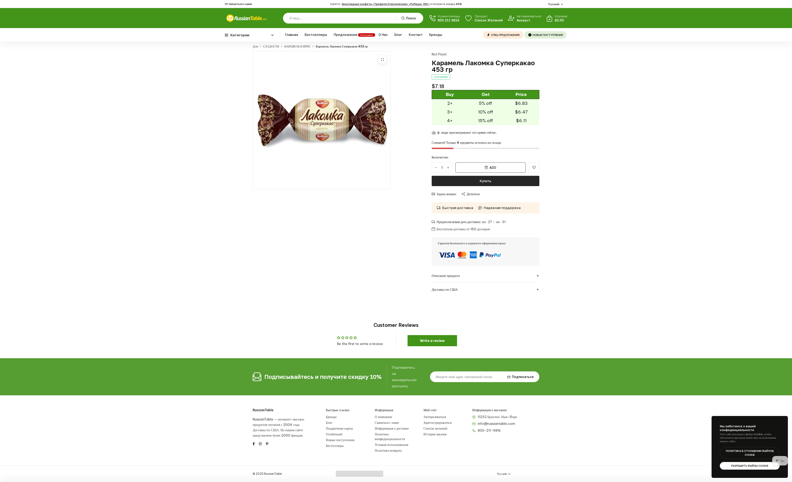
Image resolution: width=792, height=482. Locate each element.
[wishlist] (534, 167)
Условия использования (391, 445)
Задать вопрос (446, 194)
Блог (398, 35)
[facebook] (254, 443)
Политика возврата (388, 450)
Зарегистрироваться (437, 423)
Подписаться (523, 377)
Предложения (345, 35)
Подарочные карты (339, 428)
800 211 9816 (448, 20)
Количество (440, 157)
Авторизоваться (434, 417)
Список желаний (435, 428)
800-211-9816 (489, 430)
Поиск (411, 18)
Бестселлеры (316, 35)
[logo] (246, 18)
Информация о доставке (392, 428)
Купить (485, 181)
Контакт (416, 35)
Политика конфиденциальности (390, 436)
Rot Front (439, 54)
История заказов (435, 434)
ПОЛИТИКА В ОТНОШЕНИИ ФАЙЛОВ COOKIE (750, 453)
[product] (382, 59)
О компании (383, 417)
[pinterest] (267, 443)
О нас (383, 35)
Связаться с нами (240, 4)
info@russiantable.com (496, 424)
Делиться (473, 194)
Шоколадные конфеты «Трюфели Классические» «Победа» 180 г (386, 4)
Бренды (435, 35)
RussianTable (263, 410)
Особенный (334, 434)
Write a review (432, 341)
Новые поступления (340, 440)
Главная (291, 35)
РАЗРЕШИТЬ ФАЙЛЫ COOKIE (749, 465)
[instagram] (260, 443)
